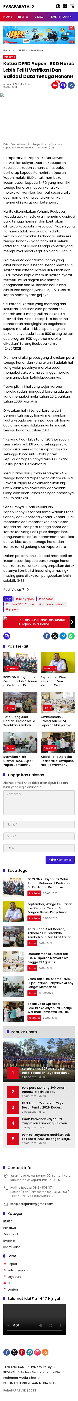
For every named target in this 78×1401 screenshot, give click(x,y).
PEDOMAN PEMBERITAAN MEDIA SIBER (30, 1383)
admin (7, 84)
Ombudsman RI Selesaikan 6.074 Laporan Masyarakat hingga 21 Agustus (57, 721)
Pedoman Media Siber (19, 1378)
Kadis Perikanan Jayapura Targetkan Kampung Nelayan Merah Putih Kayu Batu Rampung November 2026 (44, 1121)
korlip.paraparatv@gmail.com (31, 1204)
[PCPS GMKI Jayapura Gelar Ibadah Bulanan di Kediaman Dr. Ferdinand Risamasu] (20, 662)
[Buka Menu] (65, 6)
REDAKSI (9, 1372)
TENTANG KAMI (14, 1367)
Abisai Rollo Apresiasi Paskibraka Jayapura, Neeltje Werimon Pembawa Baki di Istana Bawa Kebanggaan (57, 761)
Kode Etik (53, 1372)
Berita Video (12, 1247)
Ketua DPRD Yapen (21, 604)
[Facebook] (46, 636)
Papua (12, 1264)
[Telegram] (63, 636)
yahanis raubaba (54, 604)
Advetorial (12, 668)
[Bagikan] (71, 85)
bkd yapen (26, 599)
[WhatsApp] (71, 636)
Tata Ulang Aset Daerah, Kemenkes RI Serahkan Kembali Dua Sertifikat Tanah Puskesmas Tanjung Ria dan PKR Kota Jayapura (19, 721)
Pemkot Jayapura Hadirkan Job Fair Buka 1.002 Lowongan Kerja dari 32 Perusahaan (46, 1137)
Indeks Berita (31, 1372)
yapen (13, 609)
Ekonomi (9, 1241)
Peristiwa (9, 56)
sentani (13, 1289)
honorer (47, 599)
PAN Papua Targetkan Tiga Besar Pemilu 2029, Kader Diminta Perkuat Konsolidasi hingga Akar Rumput (43, 1105)
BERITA (10, 708)
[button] (58, 6)
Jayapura (14, 1277)
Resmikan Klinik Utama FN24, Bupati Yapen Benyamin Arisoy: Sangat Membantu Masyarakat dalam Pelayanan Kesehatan (20, 761)
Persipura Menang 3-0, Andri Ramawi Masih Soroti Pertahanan (43, 1090)
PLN (10, 1283)
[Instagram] (37, 1352)
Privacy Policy (41, 1367)
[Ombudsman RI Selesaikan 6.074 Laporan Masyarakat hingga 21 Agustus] (58, 702)
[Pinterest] (22, 1352)
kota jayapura (18, 1270)
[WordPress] (29, 1352)
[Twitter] (54, 636)
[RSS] (45, 1352)
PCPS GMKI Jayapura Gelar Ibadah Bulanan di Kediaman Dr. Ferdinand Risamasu (20, 681)
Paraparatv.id (18, 6)
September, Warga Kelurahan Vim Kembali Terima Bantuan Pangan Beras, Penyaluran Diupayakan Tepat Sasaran (55, 681)
